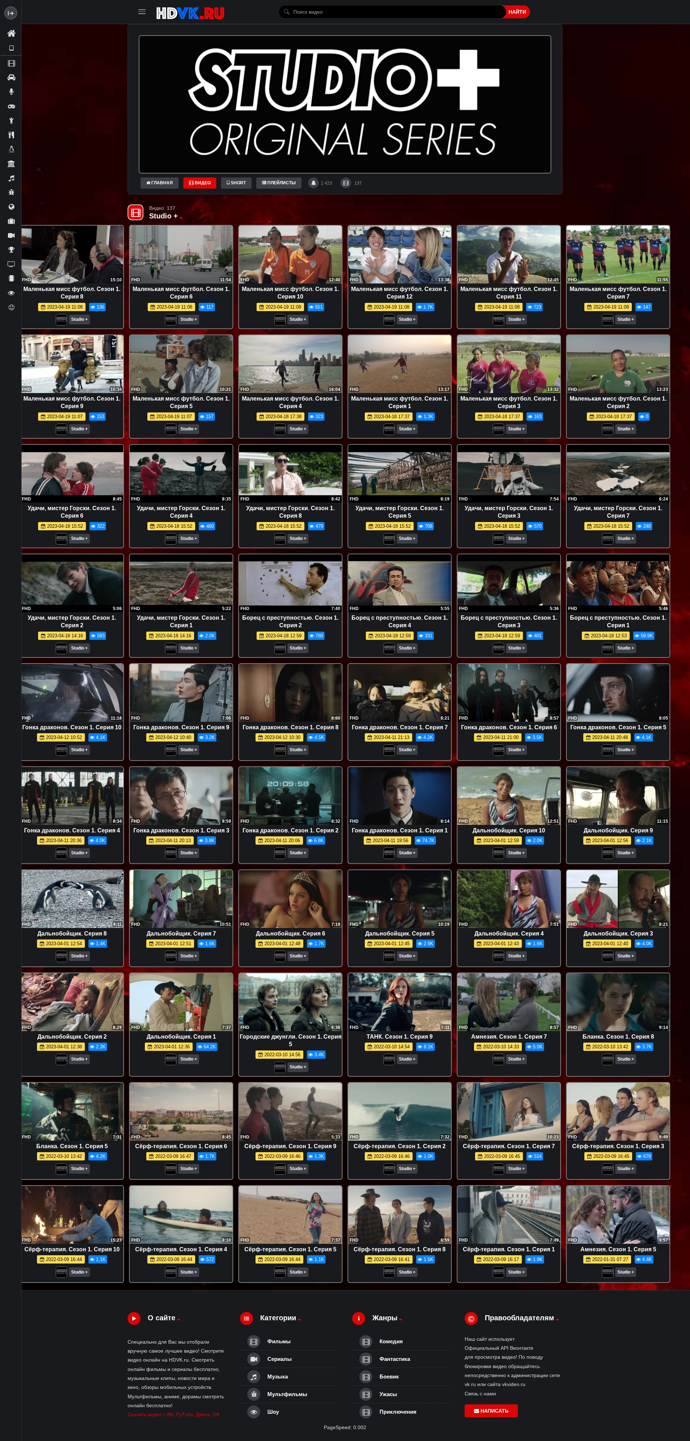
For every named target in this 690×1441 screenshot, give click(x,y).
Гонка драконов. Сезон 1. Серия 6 (509, 727)
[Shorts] (11, 48)
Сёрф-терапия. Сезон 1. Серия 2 (400, 1146)
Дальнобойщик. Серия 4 (509, 933)
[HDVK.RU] (190, 12)
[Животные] (11, 149)
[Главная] (11, 34)
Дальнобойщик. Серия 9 (618, 830)
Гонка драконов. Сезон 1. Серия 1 (400, 830)
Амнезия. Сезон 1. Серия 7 (509, 1037)
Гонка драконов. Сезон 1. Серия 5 (618, 727)
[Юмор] (11, 307)
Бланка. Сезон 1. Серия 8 (618, 1037)
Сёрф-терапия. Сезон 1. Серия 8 (400, 1249)
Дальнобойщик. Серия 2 (72, 1037)
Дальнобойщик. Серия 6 (290, 933)
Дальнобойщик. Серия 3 (618, 933)
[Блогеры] (11, 91)
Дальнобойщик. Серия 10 (509, 830)
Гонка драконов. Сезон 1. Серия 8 (291, 727)
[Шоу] (11, 293)
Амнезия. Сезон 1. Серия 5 (618, 1249)
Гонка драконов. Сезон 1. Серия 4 (72, 830)
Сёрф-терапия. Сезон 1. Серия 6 (181, 1146)
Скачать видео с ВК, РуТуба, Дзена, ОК (174, 1414)
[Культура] (11, 163)
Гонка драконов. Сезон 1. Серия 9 (181, 727)
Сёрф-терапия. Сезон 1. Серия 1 (509, 1249)
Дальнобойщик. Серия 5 (399, 933)
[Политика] (11, 206)
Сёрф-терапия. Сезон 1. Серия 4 (181, 1249)
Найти (517, 12)
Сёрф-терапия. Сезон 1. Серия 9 (290, 1146)
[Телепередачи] (11, 264)
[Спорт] (11, 250)
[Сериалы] (11, 235)
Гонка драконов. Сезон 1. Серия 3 (181, 830)
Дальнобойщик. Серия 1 (181, 1037)
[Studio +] (61, 321)
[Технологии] (11, 278)
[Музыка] (11, 178)
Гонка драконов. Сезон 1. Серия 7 (400, 727)
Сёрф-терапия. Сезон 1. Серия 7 (509, 1146)
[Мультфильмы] (11, 192)
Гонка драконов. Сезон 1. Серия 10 (71, 727)
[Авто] (11, 77)
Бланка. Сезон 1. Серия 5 (72, 1146)
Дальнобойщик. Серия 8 (72, 933)
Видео (202, 182)
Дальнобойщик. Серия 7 (181, 933)
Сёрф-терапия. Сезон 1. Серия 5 (290, 1249)
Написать (494, 1411)
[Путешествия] (11, 221)
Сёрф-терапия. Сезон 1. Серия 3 (618, 1146)
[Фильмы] (11, 63)
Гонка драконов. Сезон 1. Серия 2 (291, 830)
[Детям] (11, 120)
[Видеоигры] (11, 106)
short (238, 182)
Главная (161, 182)
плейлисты (281, 182)
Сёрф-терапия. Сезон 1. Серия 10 (72, 1249)
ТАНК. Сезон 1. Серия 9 (400, 1037)
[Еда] (11, 135)
